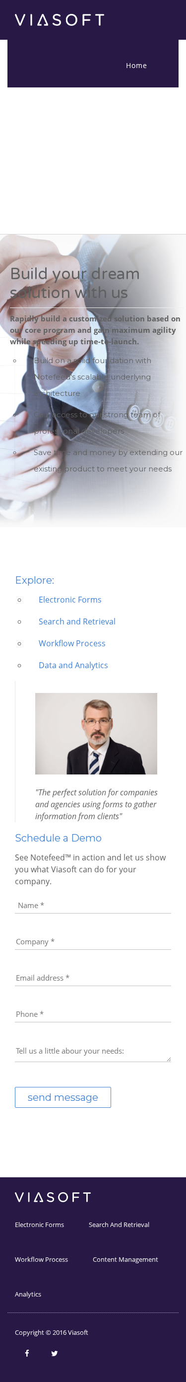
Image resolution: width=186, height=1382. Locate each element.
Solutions (143, 102)
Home (136, 65)
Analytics (28, 1294)
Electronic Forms (39, 1224)
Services (141, 140)
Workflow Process (41, 1259)
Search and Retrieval (119, 1224)
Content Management (125, 1259)
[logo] (59, 19)
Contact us (146, 214)
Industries (145, 177)
